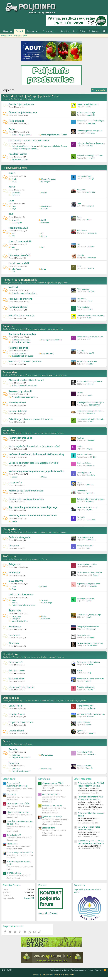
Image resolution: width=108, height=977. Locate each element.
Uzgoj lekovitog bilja (85, 705)
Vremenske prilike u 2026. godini (89, 130)
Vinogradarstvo (12, 529)
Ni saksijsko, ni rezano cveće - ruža (90, 678)
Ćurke (43, 616)
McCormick (16, 193)
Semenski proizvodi (19, 353)
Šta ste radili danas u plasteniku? (89, 381)
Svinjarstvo (15, 564)
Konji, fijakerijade (83, 635)
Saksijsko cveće (17, 670)
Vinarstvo (14, 545)
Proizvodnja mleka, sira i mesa (23, 605)
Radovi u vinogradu (20, 537)
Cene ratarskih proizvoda (22, 356)
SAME (43, 220)
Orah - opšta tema (84, 463)
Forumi (19, 31)
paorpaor (91, 133)
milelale (90, 664)
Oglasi (7, 741)
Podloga (80, 438)
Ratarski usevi (47, 353)
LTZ (42, 233)
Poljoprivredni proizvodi (21, 757)
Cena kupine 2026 (84, 472)
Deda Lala (91, 708)
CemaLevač (91, 629)
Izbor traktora (48, 827)
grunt (89, 617)
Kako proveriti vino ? (85, 545)
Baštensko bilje (16, 678)
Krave (14, 586)
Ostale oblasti (11, 698)
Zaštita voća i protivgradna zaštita (26, 498)
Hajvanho (90, 501)
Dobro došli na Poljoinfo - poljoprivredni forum (31, 96)
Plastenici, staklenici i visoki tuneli (26, 380)
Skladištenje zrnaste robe (87, 361)
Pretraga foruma (20, 35)
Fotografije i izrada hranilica (88, 626)
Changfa (80, 255)
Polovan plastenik (84, 765)
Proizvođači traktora (15, 167)
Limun (79, 482)
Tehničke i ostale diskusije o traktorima (28, 293)
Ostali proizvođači (19, 263)
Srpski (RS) (8, 970)
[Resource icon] (75, 783)
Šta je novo (32, 31)
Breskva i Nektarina (84, 454)
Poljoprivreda (16, 120)
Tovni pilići (16, 619)
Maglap (89, 448)
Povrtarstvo (10, 372)
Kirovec (44, 236)
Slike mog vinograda (85, 537)
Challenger (45, 181)
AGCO (12, 173)
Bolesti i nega (46, 602)
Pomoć (90, 970)
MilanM (90, 485)
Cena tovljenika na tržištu (87, 564)
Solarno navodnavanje (86, 112)
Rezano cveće (16, 661)
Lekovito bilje (15, 705)
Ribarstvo (14, 643)
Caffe (12, 129)
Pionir (89, 301)
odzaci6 (89, 145)
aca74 (91, 353)
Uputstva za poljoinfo (20, 160)
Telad (14, 589)
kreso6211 (29, 898)
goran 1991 (91, 192)
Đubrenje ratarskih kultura (51, 340)
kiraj (89, 673)
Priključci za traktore (20, 298)
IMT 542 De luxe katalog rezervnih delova (89, 828)
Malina (44, 477)
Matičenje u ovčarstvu (85, 598)
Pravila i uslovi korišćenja (59, 970)
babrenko (91, 754)
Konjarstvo (14, 634)
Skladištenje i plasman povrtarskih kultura (31, 419)
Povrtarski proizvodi (20, 391)
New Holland (46, 206)
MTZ (13, 233)
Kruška (79, 446)
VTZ (13, 236)
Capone (90, 384)
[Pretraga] (104, 31)
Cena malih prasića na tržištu (20, 852)
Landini (44, 193)
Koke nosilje (16, 616)
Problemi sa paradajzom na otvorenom (92, 411)
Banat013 (91, 413)
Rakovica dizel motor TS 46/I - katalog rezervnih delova (91, 784)
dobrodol (91, 637)
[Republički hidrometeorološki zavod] (89, 908)
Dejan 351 (90, 493)
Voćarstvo (9, 430)
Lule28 (89, 395)
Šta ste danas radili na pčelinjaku (89, 572)
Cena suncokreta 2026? (52, 783)
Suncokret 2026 (14, 835)
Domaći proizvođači (20, 241)
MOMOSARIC (94, 405)
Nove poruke (6, 35)
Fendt (14, 179)
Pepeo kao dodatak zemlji (87, 507)
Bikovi (44, 586)
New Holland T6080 (84, 752)
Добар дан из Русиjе (52, 816)
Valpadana (16, 195)
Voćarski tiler (82, 490)
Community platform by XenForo (54, 975)
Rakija (14, 521)
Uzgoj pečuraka (17, 713)
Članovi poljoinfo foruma (23, 112)
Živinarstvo (15, 610)
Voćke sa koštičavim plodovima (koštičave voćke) (36, 454)
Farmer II (90, 716)
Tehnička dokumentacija (21, 315)
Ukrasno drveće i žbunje (21, 686)
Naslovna (7, 31)
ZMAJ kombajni (83, 307)
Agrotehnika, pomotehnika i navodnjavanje (33, 507)
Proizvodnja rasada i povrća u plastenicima (28, 386)
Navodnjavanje (17, 402)
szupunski (91, 115)
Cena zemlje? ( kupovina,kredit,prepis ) (92, 121)
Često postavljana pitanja (21, 135)
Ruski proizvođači (18, 227)
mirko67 (90, 246)
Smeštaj (44, 600)
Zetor (43, 269)
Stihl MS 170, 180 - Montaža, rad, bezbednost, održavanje (91, 842)
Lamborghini (17, 222)
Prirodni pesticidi (83, 722)
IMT (13, 247)
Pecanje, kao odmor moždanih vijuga (91, 643)
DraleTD (90, 268)
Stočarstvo (9, 556)
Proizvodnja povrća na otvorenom (26, 397)
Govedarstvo (16, 580)
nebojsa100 (92, 233)
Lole (90, 567)
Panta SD (90, 465)
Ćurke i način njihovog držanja (89, 614)
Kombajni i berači (18, 307)
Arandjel (91, 440)
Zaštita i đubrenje (18, 410)
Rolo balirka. (82, 299)
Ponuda (13, 749)
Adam (79, 670)
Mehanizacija (47, 755)
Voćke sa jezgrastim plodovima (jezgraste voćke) (34, 462)
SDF (11, 214)
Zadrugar (15, 249)
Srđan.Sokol (91, 539)
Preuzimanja (48, 31)
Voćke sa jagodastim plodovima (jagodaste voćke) (37, 471)
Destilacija (81, 517)
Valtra (14, 181)
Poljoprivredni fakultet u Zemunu (54, 146)
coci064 (91, 158)
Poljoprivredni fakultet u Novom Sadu (26, 146)
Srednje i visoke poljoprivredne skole (26, 148)
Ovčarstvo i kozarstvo (21, 594)
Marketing (64, 31)
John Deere (16, 269)
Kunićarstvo (15, 626)
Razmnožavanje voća (20, 437)
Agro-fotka (81, 730)
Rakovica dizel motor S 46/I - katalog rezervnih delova (91, 798)
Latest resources (82, 778)
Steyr (14, 209)
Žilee (94, 457)
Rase (14, 600)
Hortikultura (10, 654)
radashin (92, 733)
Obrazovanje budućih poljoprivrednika (29, 140)
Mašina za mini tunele (52, 805)
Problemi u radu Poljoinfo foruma (90, 155)
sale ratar (91, 123)
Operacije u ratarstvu (21, 342)
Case (14, 206)
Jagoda (14, 477)
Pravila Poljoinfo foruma (21, 104)
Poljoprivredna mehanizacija (20, 279)
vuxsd (88, 725)
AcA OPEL (91, 291)
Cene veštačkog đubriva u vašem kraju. (92, 337)
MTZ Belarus (82, 230)
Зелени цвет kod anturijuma (88, 662)
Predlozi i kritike (18, 154)
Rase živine (45, 619)
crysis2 (89, 509)
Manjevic (90, 206)
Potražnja (14, 762)
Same (79, 217)
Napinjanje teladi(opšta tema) (88, 583)
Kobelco (44, 209)
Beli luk (80, 393)
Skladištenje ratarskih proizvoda (25, 361)
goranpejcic (92, 586)
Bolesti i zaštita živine (20, 621)
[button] (39, 31)
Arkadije (90, 178)
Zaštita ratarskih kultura (21, 340)
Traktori (13, 287)
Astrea (90, 689)
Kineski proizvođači (19, 255)
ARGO (12, 187)
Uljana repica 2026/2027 (18, 812)
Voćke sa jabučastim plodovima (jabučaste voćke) (34, 446)
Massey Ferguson (48, 179)
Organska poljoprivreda (21, 722)
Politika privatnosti (78, 970)
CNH (11, 200)
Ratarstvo (8, 326)
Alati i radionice (83, 289)
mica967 (90, 364)
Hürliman (45, 222)
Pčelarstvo (15, 572)
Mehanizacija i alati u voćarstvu (26, 490)
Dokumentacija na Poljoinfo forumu (91, 315)
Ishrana (15, 602)
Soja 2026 (80, 350)
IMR (43, 247)
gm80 (89, 601)
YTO (13, 271)
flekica (89, 309)
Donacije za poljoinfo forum (88, 104)
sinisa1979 (92, 257)
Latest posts (9, 778)
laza (88, 548)
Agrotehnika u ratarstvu (22, 334)
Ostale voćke (15, 482)
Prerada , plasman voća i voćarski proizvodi (33, 515)
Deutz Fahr (16, 220)
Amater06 (91, 519)
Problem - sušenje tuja (85, 687)
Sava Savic (91, 475)
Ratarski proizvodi (19, 347)
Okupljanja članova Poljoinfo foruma (57, 135)
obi (88, 339)
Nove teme (44, 778)
